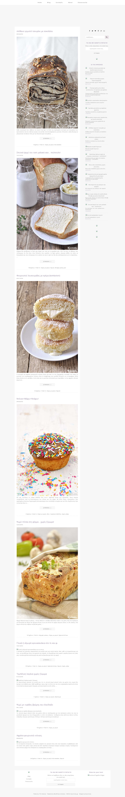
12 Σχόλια (30, 635)
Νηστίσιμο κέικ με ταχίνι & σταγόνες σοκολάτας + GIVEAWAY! (95, 158)
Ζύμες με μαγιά (49, 144)
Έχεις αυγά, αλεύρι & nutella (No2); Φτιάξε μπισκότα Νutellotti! (96, 198)
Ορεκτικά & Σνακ (63, 635)
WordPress (57, 794)
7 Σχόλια (35, 144)
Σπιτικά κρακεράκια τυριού (92, 217)
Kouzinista (62, 13)
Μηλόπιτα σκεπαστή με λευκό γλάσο (94, 141)
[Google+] (101, 31)
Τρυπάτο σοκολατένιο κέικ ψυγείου (94, 102)
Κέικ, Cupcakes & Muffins (54, 514)
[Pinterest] (98, 31)
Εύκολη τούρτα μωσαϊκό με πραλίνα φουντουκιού (95, 72)
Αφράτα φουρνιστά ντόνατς (29, 735)
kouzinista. (88, 794)
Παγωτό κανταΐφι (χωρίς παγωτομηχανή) (96, 82)
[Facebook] (89, 31)
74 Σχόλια (31, 267)
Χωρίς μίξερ (65, 514)
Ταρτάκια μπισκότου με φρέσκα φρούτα (96, 112)
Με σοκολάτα (58, 144)
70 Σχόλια (28, 666)
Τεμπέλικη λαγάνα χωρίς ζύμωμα (32, 674)
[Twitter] (92, 31)
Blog (29, 776)
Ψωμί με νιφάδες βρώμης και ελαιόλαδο (35, 704)
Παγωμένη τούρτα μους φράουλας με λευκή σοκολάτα (95, 122)
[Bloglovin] (95, 31)
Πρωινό (52, 267)
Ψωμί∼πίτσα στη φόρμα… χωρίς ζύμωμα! (35, 522)
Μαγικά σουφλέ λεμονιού (92, 148)
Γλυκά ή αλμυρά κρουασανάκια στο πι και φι (37, 643)
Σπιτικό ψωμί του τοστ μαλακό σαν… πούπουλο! (39, 152)
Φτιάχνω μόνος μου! (60, 267)
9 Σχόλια (28, 514)
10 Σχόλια (40, 727)
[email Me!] (104, 31)
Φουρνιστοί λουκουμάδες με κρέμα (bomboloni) (38, 275)
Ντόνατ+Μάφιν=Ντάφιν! (28, 398)
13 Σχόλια (37, 391)
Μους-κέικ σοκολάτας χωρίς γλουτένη (95, 168)
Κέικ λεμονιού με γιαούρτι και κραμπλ (95, 188)
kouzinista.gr (74, 794)
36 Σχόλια (33, 758)
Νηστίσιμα (58, 696)
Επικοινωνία (28, 781)
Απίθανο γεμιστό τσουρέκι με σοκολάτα (35, 31)
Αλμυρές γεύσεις (43, 635)
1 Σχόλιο (36, 696)
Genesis (63, 794)
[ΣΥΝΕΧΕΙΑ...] (47, 138)
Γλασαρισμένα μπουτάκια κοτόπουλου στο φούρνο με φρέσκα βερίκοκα (96, 94)
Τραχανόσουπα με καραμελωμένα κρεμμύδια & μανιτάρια (94, 178)
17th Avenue (42, 794)
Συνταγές (29, 779)
